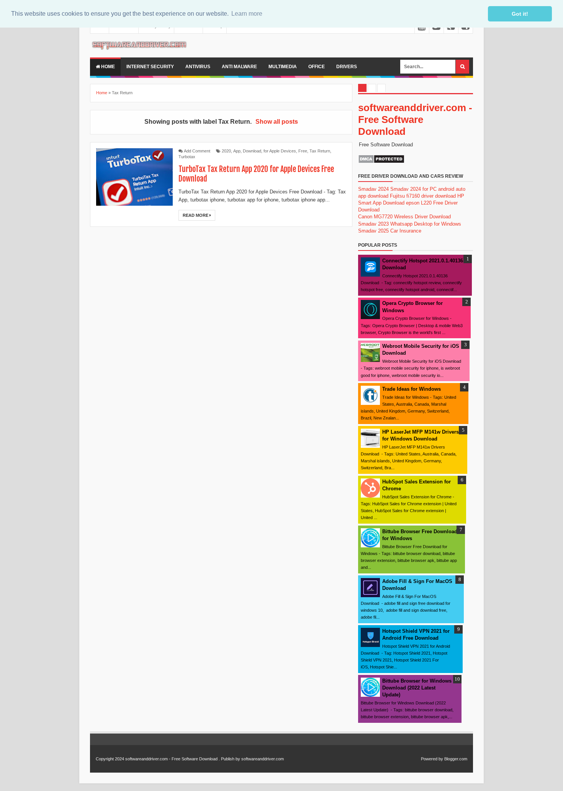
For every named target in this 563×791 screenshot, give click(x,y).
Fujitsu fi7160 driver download (423, 196)
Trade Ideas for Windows (411, 389)
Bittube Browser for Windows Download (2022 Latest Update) (417, 688)
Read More (196, 215)
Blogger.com (455, 759)
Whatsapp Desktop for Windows (425, 224)
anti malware (239, 66)
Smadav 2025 (373, 231)
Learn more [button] (246, 13)
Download (252, 151)
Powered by (432, 759)
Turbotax (186, 156)
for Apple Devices (279, 151)
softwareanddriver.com (262, 759)
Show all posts (276, 121)
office (316, 66)
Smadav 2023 (373, 224)
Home (107, 66)
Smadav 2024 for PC (413, 189)
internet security (150, 66)
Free (302, 151)
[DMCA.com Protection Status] (381, 162)
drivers (346, 66)
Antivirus (197, 66)
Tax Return (319, 151)
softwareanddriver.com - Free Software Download (415, 119)
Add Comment (197, 151)
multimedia (282, 66)
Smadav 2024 (373, 189)
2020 (226, 151)
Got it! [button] (520, 14)
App (237, 151)
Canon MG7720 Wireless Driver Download (404, 216)
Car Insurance (405, 231)
